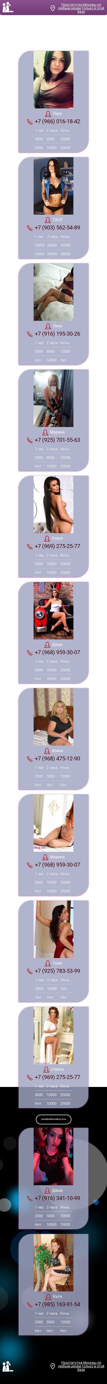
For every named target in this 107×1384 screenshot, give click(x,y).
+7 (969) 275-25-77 (57, 546)
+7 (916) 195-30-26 (57, 334)
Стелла (57, 1069)
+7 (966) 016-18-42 (57, 121)
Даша (57, 644)
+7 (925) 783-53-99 (57, 971)
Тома (57, 963)
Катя (57, 1296)
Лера (57, 113)
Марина (57, 432)
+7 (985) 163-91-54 (57, 1304)
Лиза (57, 326)
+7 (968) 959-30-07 (57, 652)
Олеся (57, 538)
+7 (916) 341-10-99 (57, 1198)
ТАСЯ (57, 219)
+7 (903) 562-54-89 (57, 228)
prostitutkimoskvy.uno (54, 1119)
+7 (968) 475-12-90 (57, 758)
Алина (57, 750)
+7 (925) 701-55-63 (57, 440)
